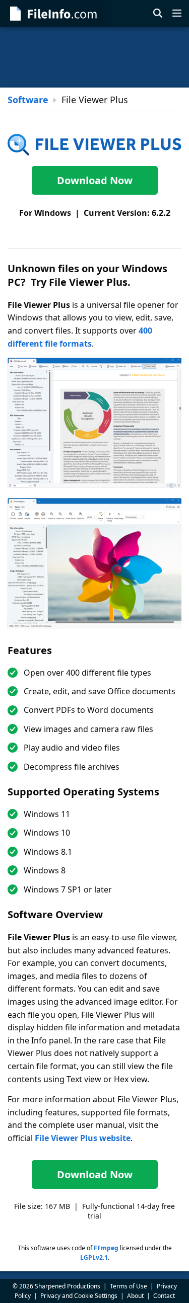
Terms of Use (128, 1286)
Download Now (95, 180)
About (135, 1295)
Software (28, 100)
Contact (164, 1295)
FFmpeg (106, 1248)
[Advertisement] (94, 57)
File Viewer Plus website (83, 1138)
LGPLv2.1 (94, 1257)
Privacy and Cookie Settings (78, 1295)
